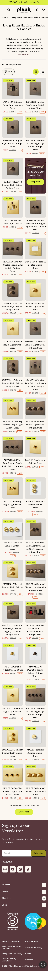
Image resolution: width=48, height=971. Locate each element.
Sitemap (29, 960)
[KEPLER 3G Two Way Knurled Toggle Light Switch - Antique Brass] (12, 248)
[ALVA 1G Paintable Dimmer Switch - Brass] (35, 736)
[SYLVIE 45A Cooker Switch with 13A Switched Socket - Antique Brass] (35, 612)
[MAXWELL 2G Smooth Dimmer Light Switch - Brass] (12, 736)
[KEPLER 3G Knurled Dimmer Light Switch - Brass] (35, 774)
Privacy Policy (31, 941)
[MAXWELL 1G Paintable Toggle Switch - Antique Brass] (35, 653)
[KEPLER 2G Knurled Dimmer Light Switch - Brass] (12, 570)
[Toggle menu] (3, 9)
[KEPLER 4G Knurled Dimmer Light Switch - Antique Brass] (35, 570)
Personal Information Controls (11, 947)
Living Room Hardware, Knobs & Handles (29, 18)
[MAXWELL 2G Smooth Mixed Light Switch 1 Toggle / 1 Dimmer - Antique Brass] (12, 612)
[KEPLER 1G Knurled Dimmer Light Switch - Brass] (35, 290)
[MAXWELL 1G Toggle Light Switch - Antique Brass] (12, 127)
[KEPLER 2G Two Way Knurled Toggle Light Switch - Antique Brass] (35, 127)
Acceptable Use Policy (12, 954)
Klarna (28, 954)
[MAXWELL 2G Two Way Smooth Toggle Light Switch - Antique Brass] (35, 207)
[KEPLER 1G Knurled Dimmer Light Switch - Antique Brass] (12, 168)
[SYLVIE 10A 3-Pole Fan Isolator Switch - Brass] (35, 248)
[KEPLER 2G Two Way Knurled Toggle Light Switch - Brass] (12, 408)
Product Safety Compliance (9, 960)
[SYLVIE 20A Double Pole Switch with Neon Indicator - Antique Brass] (35, 366)
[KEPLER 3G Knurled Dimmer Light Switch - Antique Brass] (35, 408)
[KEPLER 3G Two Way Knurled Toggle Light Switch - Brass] (12, 774)
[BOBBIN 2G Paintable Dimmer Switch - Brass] (35, 488)
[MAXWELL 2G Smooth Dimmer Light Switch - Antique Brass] (12, 366)
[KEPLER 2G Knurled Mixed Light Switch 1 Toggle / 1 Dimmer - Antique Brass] (35, 529)
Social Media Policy (33, 948)
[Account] (37, 9)
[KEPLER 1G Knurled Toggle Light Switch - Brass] (12, 328)
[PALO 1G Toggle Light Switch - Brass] (35, 446)
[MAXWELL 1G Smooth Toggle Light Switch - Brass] (12, 695)
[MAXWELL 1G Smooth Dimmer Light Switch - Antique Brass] (35, 328)
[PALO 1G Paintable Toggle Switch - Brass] (12, 653)
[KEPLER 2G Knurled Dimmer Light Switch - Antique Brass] (12, 290)
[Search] (8, 9)
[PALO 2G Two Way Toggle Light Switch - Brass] (12, 488)
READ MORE (24, 55)
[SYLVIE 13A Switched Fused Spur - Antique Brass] (12, 88)
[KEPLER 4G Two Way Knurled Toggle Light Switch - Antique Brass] (35, 695)
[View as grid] (36, 72)
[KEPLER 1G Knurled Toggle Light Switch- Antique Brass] (35, 88)
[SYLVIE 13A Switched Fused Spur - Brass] (12, 207)
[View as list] (43, 72)
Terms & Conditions (11, 941)
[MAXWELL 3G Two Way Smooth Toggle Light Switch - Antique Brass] (12, 446)
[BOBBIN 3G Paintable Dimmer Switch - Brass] (12, 529)
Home (5, 18)
